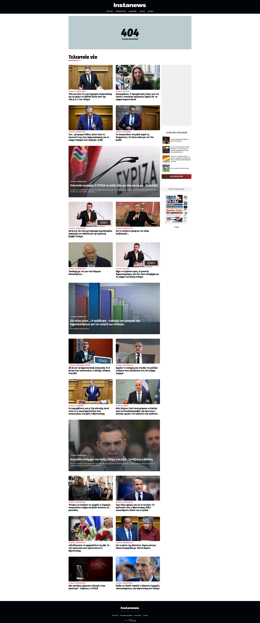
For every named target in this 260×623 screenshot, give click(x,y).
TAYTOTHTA (115, 615)
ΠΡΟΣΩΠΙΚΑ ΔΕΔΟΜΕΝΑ (126, 615)
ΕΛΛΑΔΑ (142, 11)
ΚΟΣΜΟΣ (151, 11)
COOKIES (145, 615)
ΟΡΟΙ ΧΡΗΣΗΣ (137, 615)
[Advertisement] (176, 95)
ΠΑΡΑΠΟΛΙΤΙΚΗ (121, 11)
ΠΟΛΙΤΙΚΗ (110, 11)
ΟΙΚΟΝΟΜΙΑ (132, 11)
